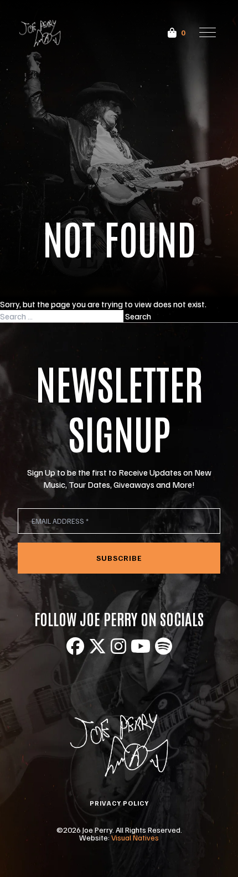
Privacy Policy (119, 803)
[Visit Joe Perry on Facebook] (75, 646)
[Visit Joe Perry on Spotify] (163, 646)
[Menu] (207, 32)
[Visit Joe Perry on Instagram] (118, 646)
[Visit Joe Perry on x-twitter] (97, 646)
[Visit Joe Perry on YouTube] (141, 646)
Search (138, 316)
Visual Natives (135, 837)
